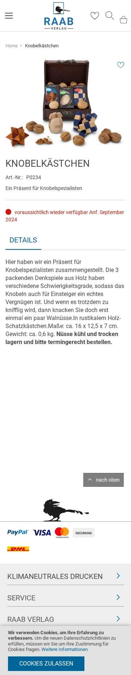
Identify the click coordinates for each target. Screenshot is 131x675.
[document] (65, 650)
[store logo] (59, 15)
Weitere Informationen (64, 649)
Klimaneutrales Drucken (55, 576)
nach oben (108, 480)
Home (11, 45)
